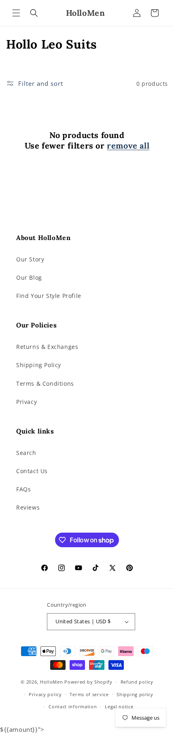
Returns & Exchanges (47, 347)
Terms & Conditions (45, 383)
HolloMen (51, 682)
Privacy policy (45, 694)
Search (26, 453)
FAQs (23, 489)
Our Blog (29, 277)
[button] (16, 13)
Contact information (73, 706)
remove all (128, 145)
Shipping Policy (38, 365)
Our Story (30, 259)
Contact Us (32, 471)
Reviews (28, 507)
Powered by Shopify (88, 682)
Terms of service (89, 694)
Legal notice (119, 706)
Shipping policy (135, 694)
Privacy (26, 402)
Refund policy (137, 682)
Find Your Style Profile (48, 296)
